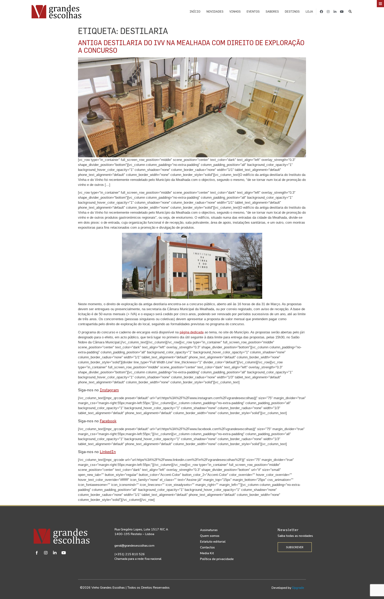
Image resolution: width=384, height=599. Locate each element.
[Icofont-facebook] (37, 553)
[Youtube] (342, 11)
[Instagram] (328, 11)
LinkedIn (108, 451)
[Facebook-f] (321, 11)
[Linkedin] (55, 553)
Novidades (214, 11)
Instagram (109, 390)
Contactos (207, 547)
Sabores (272, 11)
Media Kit (207, 553)
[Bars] (380, 3)
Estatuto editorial (213, 541)
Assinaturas (209, 530)
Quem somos (209, 536)
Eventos (253, 11)
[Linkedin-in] (335, 11)
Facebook (108, 421)
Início (195, 11)
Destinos (292, 11)
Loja (309, 11)
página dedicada (192, 332)
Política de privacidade (217, 559)
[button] (350, 11)
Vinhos (235, 11)
